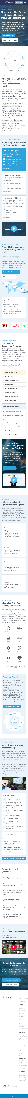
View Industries (9, 277)
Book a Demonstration (10, 40)
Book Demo (19, 2)
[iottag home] (9, 2)
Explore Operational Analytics (14, 858)
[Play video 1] (14, 228)
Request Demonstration (11, 980)
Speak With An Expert (10, 984)
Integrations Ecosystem (12, 706)
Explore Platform (8, 35)
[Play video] (14, 480)
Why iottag (9, 468)
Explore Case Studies (10, 272)
